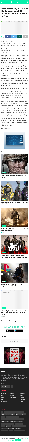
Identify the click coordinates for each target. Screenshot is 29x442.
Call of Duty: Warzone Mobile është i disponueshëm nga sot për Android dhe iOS (14, 257)
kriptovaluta (20, 421)
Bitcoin (3, 414)
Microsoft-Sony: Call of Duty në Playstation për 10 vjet (11, 285)
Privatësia (14, 426)
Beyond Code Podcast (4, 402)
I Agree (18, 440)
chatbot (7, 414)
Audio (2, 397)
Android (5, 412)
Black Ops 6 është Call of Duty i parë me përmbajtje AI (14, 203)
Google (7, 416)
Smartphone (22, 399)
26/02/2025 (3, 205)
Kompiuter (12, 401)
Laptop (12, 405)
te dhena (11, 430)
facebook (24, 414)
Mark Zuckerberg (10, 423)
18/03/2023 (3, 316)
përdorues (20, 426)
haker (12, 416)
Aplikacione (3, 393)
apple (22, 412)
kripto (7, 421)
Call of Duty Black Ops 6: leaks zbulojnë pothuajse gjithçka (14, 229)
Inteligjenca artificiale (6, 419)
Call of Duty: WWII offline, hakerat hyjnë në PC (14, 176)
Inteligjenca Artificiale (13, 398)
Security (22, 397)
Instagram (17, 416)
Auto (2, 399)
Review (21, 395)
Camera (12, 393)
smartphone (18, 428)
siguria (12, 428)
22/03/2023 (3, 19)
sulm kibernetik (5, 430)
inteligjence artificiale (16, 419)
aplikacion (11, 412)
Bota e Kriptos (4, 405)
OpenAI (3, 426)
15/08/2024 (3, 232)
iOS (22, 419)
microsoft (21, 423)
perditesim (8, 426)
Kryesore (12, 403)
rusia (25, 426)
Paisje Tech (22, 393)
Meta (16, 423)
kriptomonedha (13, 421)
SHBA (8, 428)
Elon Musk (18, 414)
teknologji (16, 430)
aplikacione (17, 412)
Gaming (5, 6)
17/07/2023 (3, 287)
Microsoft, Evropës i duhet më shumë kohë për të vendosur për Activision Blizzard (13, 312)
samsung (3, 428)
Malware (3, 423)
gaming (3, 416)
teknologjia (22, 430)
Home (2, 6)
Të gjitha (22, 401)
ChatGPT (12, 414)
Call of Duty (6, 128)
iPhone (3, 421)
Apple (2, 395)
